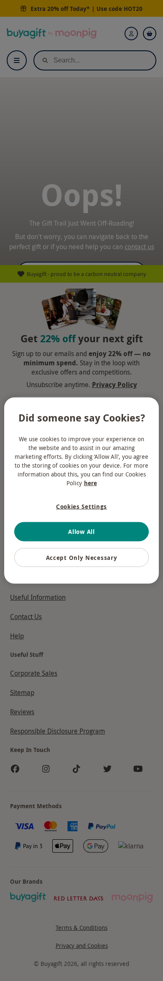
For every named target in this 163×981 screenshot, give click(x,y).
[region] (81, 490)
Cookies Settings (81, 506)
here (90, 483)
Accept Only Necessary (81, 557)
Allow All (81, 532)
